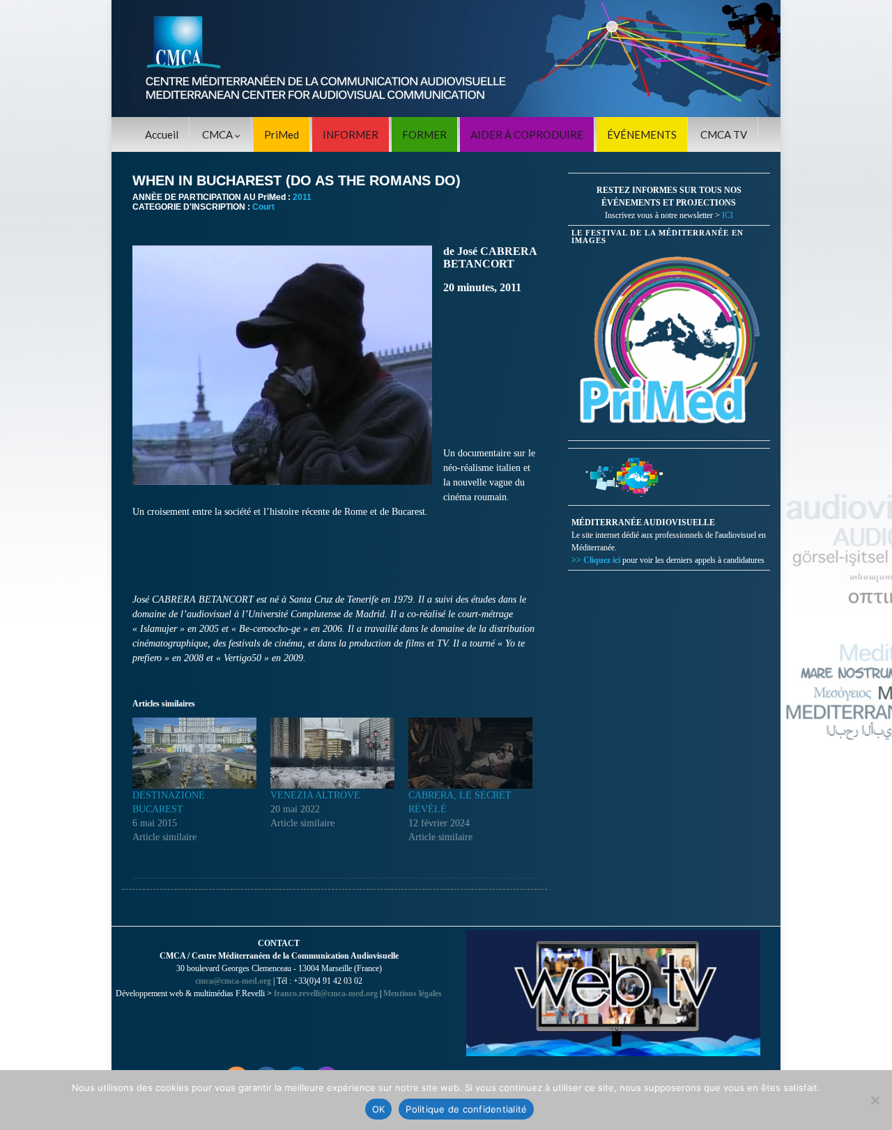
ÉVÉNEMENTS (642, 134)
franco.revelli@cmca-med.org (326, 993)
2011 (302, 197)
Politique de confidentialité (466, 1109)
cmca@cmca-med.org (233, 981)
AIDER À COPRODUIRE (526, 134)
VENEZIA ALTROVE (315, 795)
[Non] (875, 1100)
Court (263, 207)
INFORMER (350, 134)
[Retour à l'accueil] (446, 58)
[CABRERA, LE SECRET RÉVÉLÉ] (470, 753)
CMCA (218, 134)
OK (378, 1109)
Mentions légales (412, 993)
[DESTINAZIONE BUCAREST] (194, 753)
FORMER (424, 134)
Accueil (161, 134)
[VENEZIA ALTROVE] (332, 753)
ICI (727, 215)
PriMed (281, 134)
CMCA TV (723, 134)
